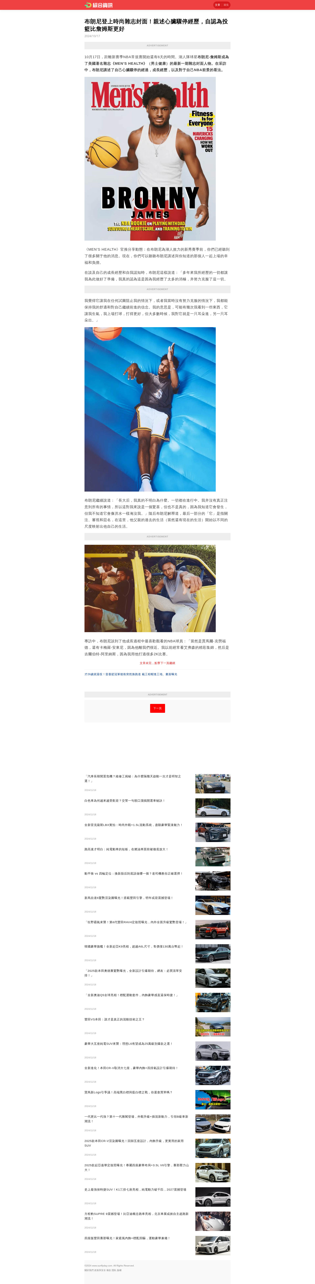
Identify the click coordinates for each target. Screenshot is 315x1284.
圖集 (226, 4)
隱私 (114, 1270)
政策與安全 (100, 1270)
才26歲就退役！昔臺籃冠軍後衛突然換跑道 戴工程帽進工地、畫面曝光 (130, 674)
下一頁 (157, 708)
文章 (217, 4)
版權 (119, 1270)
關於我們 (89, 1270)
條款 (108, 1270)
